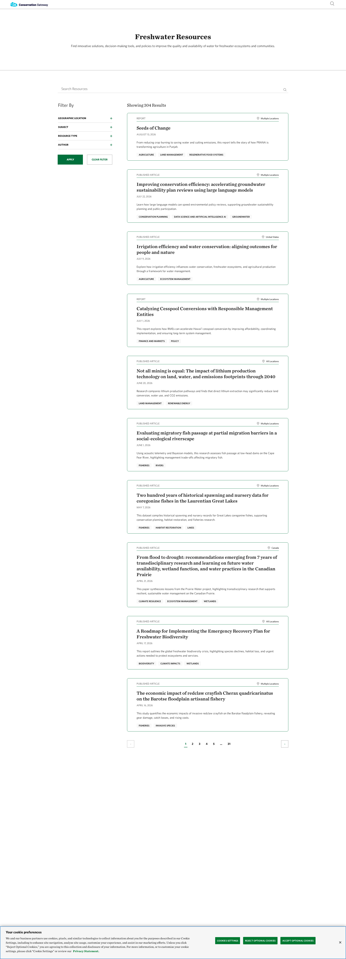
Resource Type (67, 135)
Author (63, 144)
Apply (70, 159)
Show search (332, 3)
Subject (63, 127)
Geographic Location (72, 118)
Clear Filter (100, 159)
